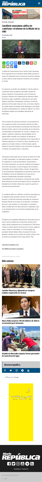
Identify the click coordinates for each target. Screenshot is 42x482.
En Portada (4, 22)
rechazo (18, 256)
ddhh (8, 256)
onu (14, 256)
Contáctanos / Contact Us (21, 469)
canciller (4, 256)
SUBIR (5, 479)
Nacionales (11, 22)
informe (11, 256)
